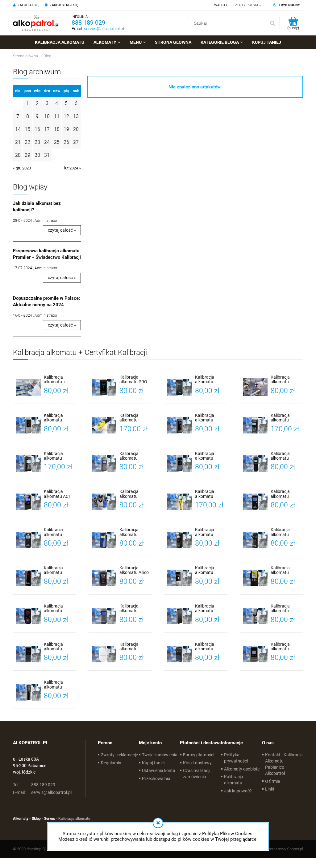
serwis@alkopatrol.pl (104, 28)
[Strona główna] (36, 23)
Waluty (221, 5)
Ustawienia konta (158, 770)
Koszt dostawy (197, 762)
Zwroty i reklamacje (119, 754)
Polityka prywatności (236, 757)
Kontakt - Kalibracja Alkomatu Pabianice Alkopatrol (284, 764)
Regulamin (111, 762)
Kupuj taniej (153, 762)
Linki (269, 789)
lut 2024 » (72, 168)
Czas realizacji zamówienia (196, 773)
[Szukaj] (272, 23)
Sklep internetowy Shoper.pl (279, 849)
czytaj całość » (62, 230)
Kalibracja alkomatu (233, 779)
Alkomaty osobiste (242, 769)
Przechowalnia (156, 778)
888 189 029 (88, 22)
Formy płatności (198, 754)
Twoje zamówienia (159, 754)
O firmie (272, 781)
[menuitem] (59, 42)
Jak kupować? (238, 790)
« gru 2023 (22, 168)
